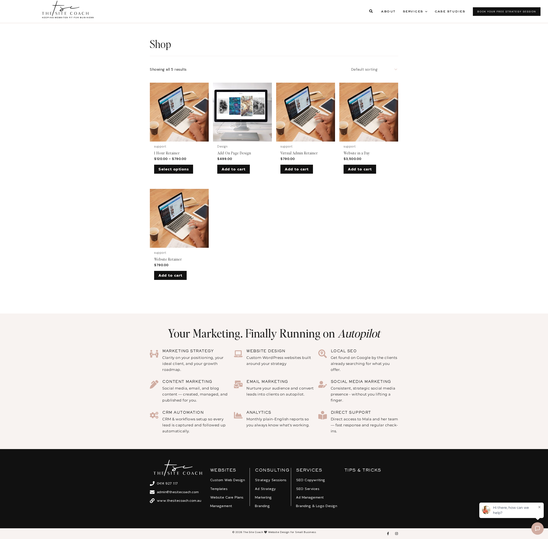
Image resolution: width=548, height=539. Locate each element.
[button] (371, 11)
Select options (173, 169)
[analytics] (238, 415)
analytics (258, 413)
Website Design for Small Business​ (292, 532)
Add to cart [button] (234, 169)
